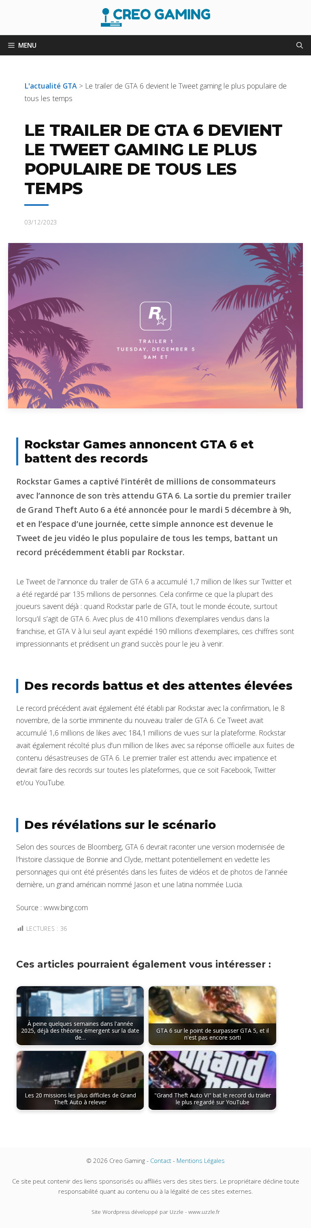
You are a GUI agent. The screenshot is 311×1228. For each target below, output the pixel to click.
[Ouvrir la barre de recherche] (299, 45)
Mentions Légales (201, 1160)
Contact (160, 1160)
